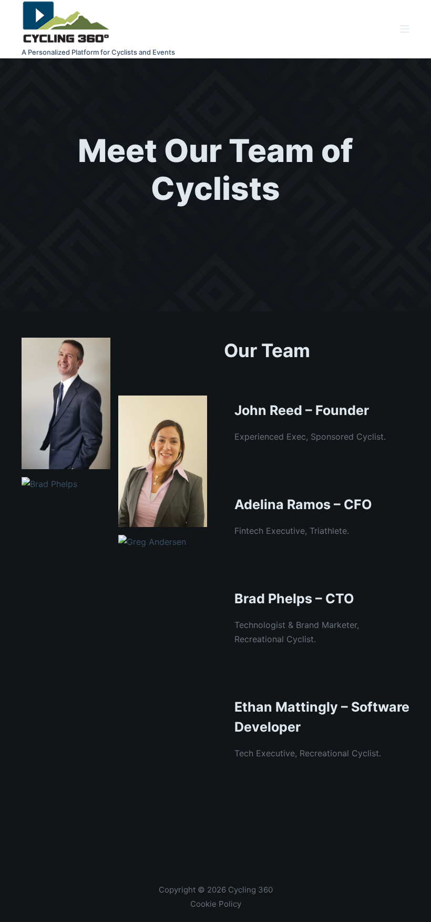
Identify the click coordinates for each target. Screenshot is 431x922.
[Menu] (404, 29)
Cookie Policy (215, 904)
